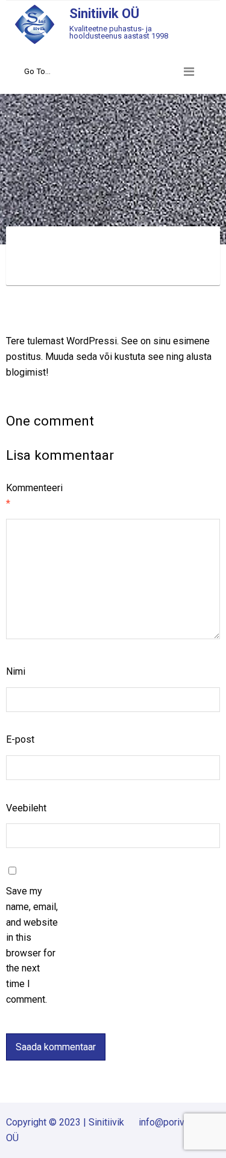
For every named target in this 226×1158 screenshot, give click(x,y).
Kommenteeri (33, 495)
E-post (20, 739)
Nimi (15, 671)
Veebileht (26, 808)
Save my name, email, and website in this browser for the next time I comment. (32, 945)
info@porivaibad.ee (179, 1122)
